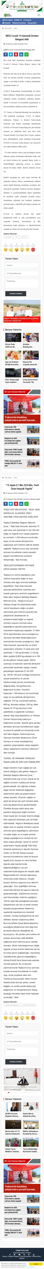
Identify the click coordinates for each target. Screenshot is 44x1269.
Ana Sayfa (8, 28)
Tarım (15, 478)
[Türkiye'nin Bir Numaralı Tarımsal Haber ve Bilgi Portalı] (8, 15)
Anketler (7, 23)
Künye (5, 1256)
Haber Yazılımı (26, 1253)
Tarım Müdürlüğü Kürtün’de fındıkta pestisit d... (30, 1151)
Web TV (19, 20)
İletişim (22, 1258)
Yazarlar (28, 20)
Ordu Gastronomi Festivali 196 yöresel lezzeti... (30, 382)
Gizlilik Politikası (13, 1256)
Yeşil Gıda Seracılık (28, 1005)
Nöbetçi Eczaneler (19, 23)
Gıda (15, 28)
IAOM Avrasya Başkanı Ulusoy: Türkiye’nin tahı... (12, 1116)
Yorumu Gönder (15, 294)
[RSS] (29, 1255)
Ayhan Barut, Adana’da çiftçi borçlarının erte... (30, 1116)
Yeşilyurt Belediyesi (12, 1005)
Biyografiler (32, 23)
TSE (16, 237)
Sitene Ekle (36, 1256)
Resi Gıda (8, 237)
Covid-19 (24, 237)
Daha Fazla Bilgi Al (30, 1267)
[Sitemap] (34, 1255)
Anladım (36, 1264)
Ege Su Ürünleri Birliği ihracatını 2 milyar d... (12, 364)
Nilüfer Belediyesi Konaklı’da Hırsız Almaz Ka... (30, 1134)
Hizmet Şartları (26, 1256)
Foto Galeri (8, 20)
